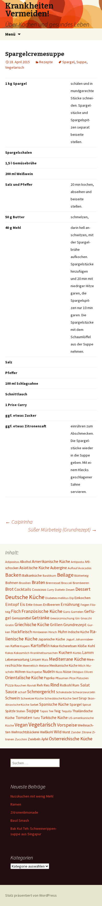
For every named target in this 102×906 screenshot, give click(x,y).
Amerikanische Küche (51, 561)
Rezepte (46, 62)
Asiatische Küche (34, 567)
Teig (57, 711)
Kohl (91, 645)
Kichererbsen (68, 646)
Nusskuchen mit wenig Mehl (31, 796)
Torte (36, 718)
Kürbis (77, 653)
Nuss (59, 672)
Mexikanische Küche (63, 665)
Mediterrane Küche (67, 659)
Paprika (49, 678)
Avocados (84, 568)
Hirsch (52, 632)
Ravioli (31, 685)
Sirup (83, 698)
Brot (9, 589)
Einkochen (82, 597)
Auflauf (72, 568)
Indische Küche (78, 632)
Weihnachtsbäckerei (25, 732)
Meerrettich (30, 665)
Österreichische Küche (70, 739)
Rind (54, 685)
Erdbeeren (51, 604)
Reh (40, 685)
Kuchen (65, 652)
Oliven (88, 672)
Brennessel (53, 583)
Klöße (82, 646)
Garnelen (77, 612)
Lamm (88, 652)
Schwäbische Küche (57, 698)
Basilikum (49, 575)
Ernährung (70, 604)
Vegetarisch (14, 67)
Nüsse (67, 672)
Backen (13, 575)
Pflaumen (62, 678)
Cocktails (22, 589)
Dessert (82, 589)
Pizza (9, 685)
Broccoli (66, 583)
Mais (45, 659)
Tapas (44, 711)
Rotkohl (66, 685)
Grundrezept (75, 624)
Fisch (16, 611)
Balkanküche (32, 575)
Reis (46, 685)
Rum (75, 685)
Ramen (15, 804)
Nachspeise (34, 672)
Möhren (20, 672)
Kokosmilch (22, 653)
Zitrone (86, 732)
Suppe (81, 62)
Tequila (66, 711)
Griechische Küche (32, 624)
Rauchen (20, 685)
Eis (22, 604)
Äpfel (44, 739)
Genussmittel (21, 618)
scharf (22, 692)
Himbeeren (40, 632)
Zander (76, 732)
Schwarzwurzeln (83, 692)
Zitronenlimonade (24, 812)
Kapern (25, 646)
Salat (85, 685)
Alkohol (25, 561)
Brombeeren (81, 583)
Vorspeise (67, 725)
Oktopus (77, 672)
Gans (66, 612)
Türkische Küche (54, 717)
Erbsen (37, 605)
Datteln (60, 590)
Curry (50, 590)
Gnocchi (86, 618)
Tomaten (23, 717)
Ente (29, 604)
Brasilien (25, 583)
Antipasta (77, 562)
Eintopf (12, 604)
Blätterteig (81, 575)
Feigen (85, 605)
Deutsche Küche (24, 597)
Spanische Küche (54, 704)
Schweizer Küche (32, 698)
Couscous (39, 589)
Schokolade (64, 692)
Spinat (86, 704)
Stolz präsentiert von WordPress (31, 895)
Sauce (11, 692)
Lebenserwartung (17, 659)
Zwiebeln (34, 739)
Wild (57, 731)
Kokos (9, 653)
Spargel (68, 62)
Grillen (56, 624)
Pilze (72, 678)
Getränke (40, 618)
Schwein (12, 698)
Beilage (65, 574)
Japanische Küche (51, 639)
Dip (71, 598)
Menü (10, 34)
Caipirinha (19, 521)
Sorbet (34, 704)
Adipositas (12, 562)
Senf (75, 698)
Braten (38, 582)
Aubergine (58, 567)
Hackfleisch (21, 631)
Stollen (20, 711)
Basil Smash (19, 820)
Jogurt (70, 639)
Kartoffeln (40, 645)
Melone (44, 665)
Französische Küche (41, 611)
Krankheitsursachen (44, 653)
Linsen (35, 659)
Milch (82, 665)
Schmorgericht (41, 692)
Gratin (9, 625)
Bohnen (11, 582)
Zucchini (21, 739)
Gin (77, 618)
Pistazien (82, 678)
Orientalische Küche (24, 677)
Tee (51, 711)
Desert (70, 590)
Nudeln (49, 671)
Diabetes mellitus (57, 598)
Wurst (66, 732)
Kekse (54, 646)
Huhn (62, 631)
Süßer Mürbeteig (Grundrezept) (62, 529)
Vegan (21, 725)
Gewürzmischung (62, 618)
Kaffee (14, 646)
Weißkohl (46, 732)
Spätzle (10, 711)
